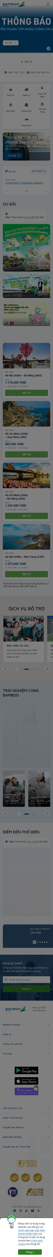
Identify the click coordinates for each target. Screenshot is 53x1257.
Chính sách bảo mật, (29, 1230)
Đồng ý (30, 1252)
